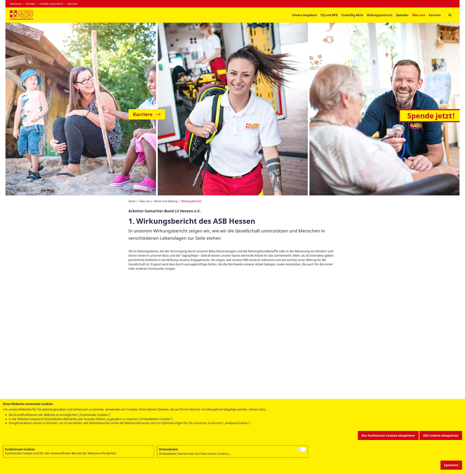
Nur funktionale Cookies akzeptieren (388, 435)
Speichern (451, 465)
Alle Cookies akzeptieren (440, 435)
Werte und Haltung (165, 201)
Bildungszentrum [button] (379, 15)
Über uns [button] (418, 15)
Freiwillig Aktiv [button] (352, 15)
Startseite (15, 3)
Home (132, 201)
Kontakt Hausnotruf (51, 3)
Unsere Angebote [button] (304, 15)
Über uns (144, 201)
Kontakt (30, 3)
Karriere (73, 3)
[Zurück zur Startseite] (21, 15)
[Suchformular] (450, 15)
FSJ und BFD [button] (329, 15)
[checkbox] (301, 449)
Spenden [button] (402, 15)
